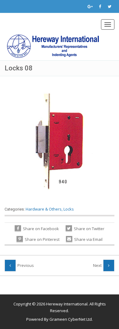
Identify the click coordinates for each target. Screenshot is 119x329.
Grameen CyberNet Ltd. (71, 319)
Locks (68, 209)
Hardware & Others (44, 209)
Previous (25, 265)
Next (97, 265)
